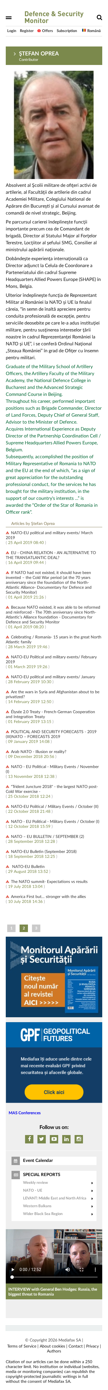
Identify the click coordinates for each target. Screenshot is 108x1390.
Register (27, 31)
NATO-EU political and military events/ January (53, 677)
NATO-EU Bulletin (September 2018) (44, 852)
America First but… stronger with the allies (48, 897)
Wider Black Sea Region (42, 1214)
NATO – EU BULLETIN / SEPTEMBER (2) (47, 837)
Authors (54, 1351)
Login (11, 31)
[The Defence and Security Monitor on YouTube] (54, 1139)
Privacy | (93, 1346)
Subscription (67, 31)
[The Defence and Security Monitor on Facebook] (29, 1139)
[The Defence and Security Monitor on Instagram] (79, 1139)
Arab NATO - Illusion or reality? (38, 752)
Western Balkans (37, 1206)
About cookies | (53, 1346)
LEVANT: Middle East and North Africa (54, 1198)
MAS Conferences (25, 1113)
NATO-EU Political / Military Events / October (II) (54, 807)
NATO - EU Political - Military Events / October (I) (55, 822)
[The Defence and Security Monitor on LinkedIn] (66, 1139)
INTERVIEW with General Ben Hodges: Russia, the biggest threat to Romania (52, 1291)
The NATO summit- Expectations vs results (49, 882)
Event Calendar (38, 1160)
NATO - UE (32, 1191)
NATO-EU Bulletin (28, 867)
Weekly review (35, 1183)
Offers (47, 31)
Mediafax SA (69, 1340)
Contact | (77, 1346)
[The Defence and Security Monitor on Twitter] (41, 1139)
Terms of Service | (23, 1346)
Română (94, 31)
